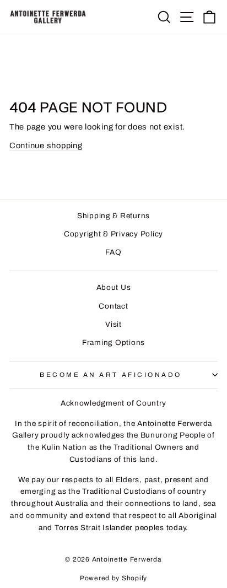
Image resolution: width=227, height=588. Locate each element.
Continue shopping (46, 145)
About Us (113, 287)
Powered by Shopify (113, 578)
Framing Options (113, 342)
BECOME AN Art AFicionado (111, 374)
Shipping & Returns (113, 216)
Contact (113, 306)
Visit (113, 324)
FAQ (113, 252)
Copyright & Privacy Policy (113, 234)
